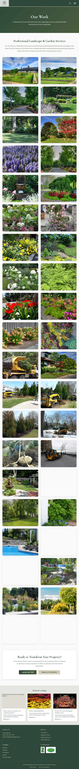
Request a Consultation (49, 672)
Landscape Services (46, 737)
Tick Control (44, 732)
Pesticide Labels (6, 757)
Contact (4, 755)
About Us (4, 747)
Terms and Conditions (44, 767)
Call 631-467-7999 (27, 672)
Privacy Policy (33, 767)
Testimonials (5, 752)
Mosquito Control (45, 735)
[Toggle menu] (75, 3)
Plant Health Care (45, 739)
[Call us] (70, 3)
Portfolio (4, 750)
